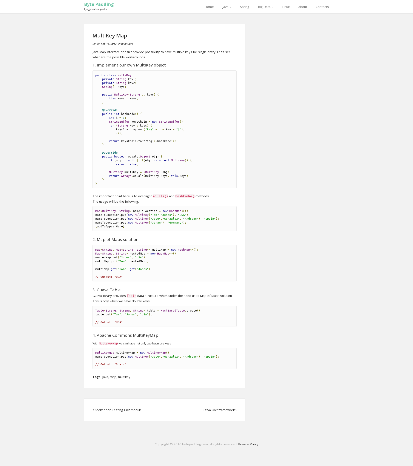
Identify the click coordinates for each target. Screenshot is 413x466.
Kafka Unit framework (219, 410)
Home (209, 7)
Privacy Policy (248, 444)
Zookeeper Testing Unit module (118, 410)
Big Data (264, 7)
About (302, 7)
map (113, 377)
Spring (244, 7)
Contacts (322, 7)
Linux (286, 7)
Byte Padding (99, 4)
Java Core (127, 44)
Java (225, 7)
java (105, 377)
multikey (124, 377)
